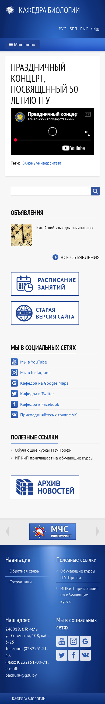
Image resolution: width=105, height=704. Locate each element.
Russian (62, 29)
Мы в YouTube (33, 362)
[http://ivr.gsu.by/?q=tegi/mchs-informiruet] (52, 531)
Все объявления (80, 257)
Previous (7, 531)
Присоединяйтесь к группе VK (48, 414)
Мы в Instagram (35, 372)
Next (98, 531)
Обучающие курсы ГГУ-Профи (43, 450)
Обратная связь (24, 571)
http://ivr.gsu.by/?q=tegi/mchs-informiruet (52, 531)
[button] (22, 44)
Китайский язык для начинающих (64, 227)
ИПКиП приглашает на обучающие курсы (54, 458)
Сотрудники (20, 581)
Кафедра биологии (49, 10)
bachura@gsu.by (21, 675)
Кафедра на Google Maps (44, 383)
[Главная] (12, 10)
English (83, 29)
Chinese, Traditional (94, 29)
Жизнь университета (42, 163)
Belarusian (72, 29)
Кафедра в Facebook (39, 404)
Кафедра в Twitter (37, 393)
